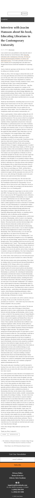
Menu (10, 19)
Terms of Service (17, 475)
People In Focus (14, 434)
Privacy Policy (17, 473)
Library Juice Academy (17, 478)
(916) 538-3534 (18, 489)
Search (24, 13)
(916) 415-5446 (19, 492)
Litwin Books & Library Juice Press (17, 6)
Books (4, 434)
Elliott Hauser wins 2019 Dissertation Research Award (17, 446)
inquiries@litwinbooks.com (17, 485)
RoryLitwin (11, 49)
